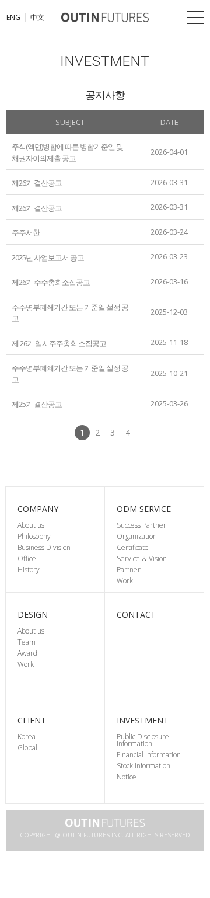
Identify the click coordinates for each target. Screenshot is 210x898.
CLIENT (32, 720)
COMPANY (38, 508)
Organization (137, 536)
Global (27, 748)
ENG (13, 17)
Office (27, 558)
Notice (126, 777)
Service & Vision (142, 558)
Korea (27, 737)
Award (27, 653)
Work (125, 581)
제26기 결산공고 (37, 182)
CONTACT (136, 614)
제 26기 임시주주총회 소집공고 (59, 342)
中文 (37, 17)
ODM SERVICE (144, 508)
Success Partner (141, 525)
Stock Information (143, 766)
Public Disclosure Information (143, 740)
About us (31, 525)
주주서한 (26, 232)
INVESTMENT (143, 720)
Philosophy (34, 536)
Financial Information (149, 755)
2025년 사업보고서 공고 (48, 257)
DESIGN (33, 614)
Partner (129, 570)
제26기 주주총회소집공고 (51, 282)
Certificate (133, 547)
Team (27, 642)
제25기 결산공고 (37, 404)
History (29, 570)
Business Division (44, 547)
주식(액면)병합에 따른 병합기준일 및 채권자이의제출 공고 (67, 152)
